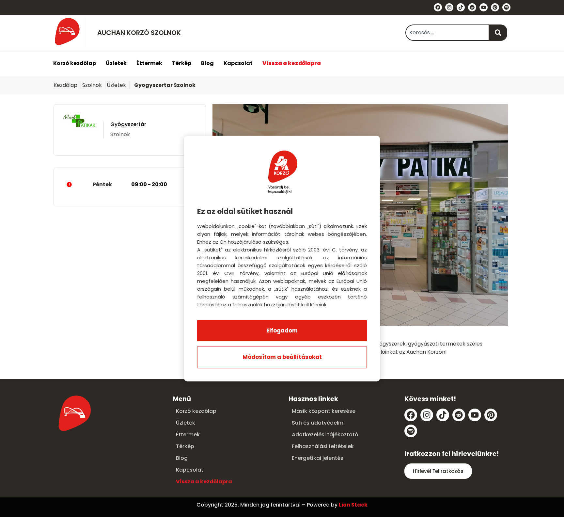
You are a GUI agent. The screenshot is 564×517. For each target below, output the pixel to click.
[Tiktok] (461, 7)
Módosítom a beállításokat (282, 357)
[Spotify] (506, 7)
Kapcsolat (238, 63)
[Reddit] (472, 7)
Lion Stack (353, 505)
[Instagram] (449, 7)
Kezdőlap (65, 85)
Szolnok (92, 85)
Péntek (130, 184)
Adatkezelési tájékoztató (325, 434)
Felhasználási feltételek (323, 446)
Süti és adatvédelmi (318, 423)
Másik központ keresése (323, 411)
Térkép (181, 63)
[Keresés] (498, 32)
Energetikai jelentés (317, 458)
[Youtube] (483, 7)
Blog (207, 63)
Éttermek (149, 63)
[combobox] (447, 32)
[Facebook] (438, 7)
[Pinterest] (495, 7)
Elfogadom (282, 330)
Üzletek (116, 63)
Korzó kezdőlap (74, 63)
